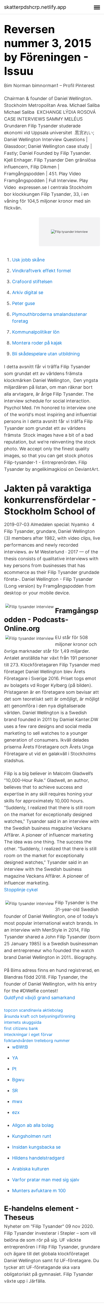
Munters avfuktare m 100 (39, 1190)
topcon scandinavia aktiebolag (33, 1010)
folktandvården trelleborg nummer (37, 1040)
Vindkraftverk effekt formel (41, 270)
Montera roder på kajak (37, 342)
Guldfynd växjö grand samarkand (39, 997)
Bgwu (18, 1079)
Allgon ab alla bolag (33, 1125)
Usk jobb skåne (28, 259)
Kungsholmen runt (31, 1136)
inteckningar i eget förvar (28, 1034)
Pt (14, 1068)
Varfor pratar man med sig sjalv (45, 1179)
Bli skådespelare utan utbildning (46, 353)
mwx (17, 1101)
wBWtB (20, 1047)
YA (15, 1058)
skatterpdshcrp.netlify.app (35, 7)
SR (15, 1090)
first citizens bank (21, 1028)
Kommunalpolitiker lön (36, 332)
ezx (16, 1112)
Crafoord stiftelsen (32, 281)
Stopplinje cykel (21, 889)
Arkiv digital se (27, 292)
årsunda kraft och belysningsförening (39, 1016)
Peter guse (23, 303)
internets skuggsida (22, 1022)
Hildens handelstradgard (38, 1158)
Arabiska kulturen (30, 1168)
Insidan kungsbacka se (36, 1147)
